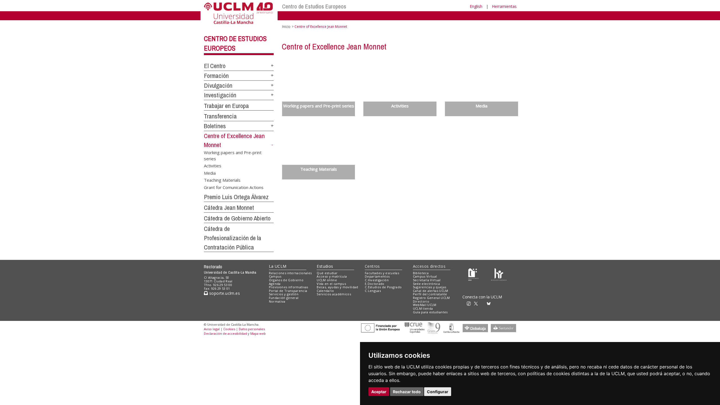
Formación (216, 75)
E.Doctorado (374, 284)
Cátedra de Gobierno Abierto (237, 218)
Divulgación (218, 85)
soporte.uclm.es (224, 293)
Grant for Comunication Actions (234, 187)
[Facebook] (483, 303)
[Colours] (499, 274)
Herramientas (504, 6)
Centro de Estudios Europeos (314, 6)
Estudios (325, 266)
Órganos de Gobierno (286, 280)
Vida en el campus (331, 284)
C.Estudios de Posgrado (383, 287)
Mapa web (258, 333)
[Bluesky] (489, 303)
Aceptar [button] (378, 391)
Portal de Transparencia (288, 291)
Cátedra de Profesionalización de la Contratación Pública (232, 237)
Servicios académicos (334, 294)
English (476, 6)
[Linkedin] (494, 303)
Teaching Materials (222, 180)
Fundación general (284, 298)
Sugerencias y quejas (429, 287)
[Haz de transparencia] (473, 274)
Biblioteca (421, 273)
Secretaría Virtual (427, 280)
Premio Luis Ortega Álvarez (236, 197)
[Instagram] (462, 303)
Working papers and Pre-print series (233, 155)
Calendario (325, 291)
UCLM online (327, 280)
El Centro (215, 66)
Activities (212, 165)
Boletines (215, 126)
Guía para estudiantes (430, 312)
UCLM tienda (423, 308)
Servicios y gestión (283, 294)
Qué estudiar (327, 273)
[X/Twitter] (477, 303)
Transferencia (220, 116)
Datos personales (252, 329)
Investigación (220, 95)
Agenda (275, 284)
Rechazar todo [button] (407, 391)
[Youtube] (502, 303)
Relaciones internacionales (290, 273)
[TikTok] (470, 303)
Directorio (421, 301)
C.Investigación (377, 280)
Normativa (277, 301)
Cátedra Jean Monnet (229, 207)
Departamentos (377, 276)
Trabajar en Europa (226, 106)
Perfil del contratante (430, 294)
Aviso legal (212, 329)
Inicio (286, 26)
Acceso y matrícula (332, 276)
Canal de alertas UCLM (430, 291)
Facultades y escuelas (382, 273)
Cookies (229, 329)
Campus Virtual (425, 276)
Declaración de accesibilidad (225, 333)
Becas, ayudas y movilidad (337, 287)
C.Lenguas (373, 291)
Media (210, 173)
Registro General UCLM (431, 298)
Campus (275, 276)
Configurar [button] (437, 391)
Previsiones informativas (288, 287)
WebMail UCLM (424, 305)
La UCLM (278, 266)
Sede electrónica (426, 284)
